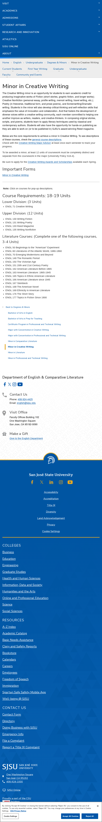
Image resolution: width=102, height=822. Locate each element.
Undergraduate (34, 62)
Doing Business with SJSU (19, 727)
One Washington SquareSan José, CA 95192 (19, 776)
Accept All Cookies (70, 816)
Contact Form (11, 714)
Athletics (9, 39)
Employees (9, 672)
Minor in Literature (16, 352)
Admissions (10, 17)
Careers (7, 666)
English (17, 62)
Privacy (51, 524)
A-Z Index (9, 627)
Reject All (90, 816)
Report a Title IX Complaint (21, 747)
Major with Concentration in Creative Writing (28, 329)
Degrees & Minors (57, 62)
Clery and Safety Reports (19, 646)
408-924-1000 (14, 781)
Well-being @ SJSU (15, 699)
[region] (51, 812)
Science (7, 604)
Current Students (12, 68)
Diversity (51, 512)
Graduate (58, 68)
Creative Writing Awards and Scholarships (50, 162)
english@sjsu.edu (26, 402)
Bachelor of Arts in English (20, 313)
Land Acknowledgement (51, 518)
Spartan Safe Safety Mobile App (24, 692)
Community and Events (29, 74)
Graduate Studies (14, 572)
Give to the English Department (26, 438)
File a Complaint (13, 741)
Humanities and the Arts (18, 591)
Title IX (51, 505)
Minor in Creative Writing (15, 175)
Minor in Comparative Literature (22, 341)
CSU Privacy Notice (18, 811)
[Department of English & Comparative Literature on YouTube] (20, 384)
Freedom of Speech (15, 679)
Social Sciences (12, 611)
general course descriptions (46, 139)
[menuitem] (13, 69)
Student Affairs (14, 25)
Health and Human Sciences (21, 578)
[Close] (98, 806)
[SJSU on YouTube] (70, 482)
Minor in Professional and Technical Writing (28, 358)
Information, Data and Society (22, 585)
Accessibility (51, 492)
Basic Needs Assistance (17, 640)
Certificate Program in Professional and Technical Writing (34, 324)
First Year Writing (37, 68)
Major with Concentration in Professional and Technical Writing (37, 335)
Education (9, 559)
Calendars (9, 659)
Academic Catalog (14, 633)
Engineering (10, 565)
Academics (9, 10)
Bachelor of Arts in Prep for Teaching (25, 318)
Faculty (6, 74)
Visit (5, 3)
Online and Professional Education (25, 598)
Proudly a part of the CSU (16, 798)
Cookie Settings (51, 531)
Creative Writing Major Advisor (35, 143)
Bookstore (9, 653)
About (7, 53)
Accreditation (51, 498)
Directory (8, 721)
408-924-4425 (25, 399)
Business (8, 552)
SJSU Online (10, 46)
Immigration (10, 686)
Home (5, 62)
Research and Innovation (20, 32)
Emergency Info (13, 734)
